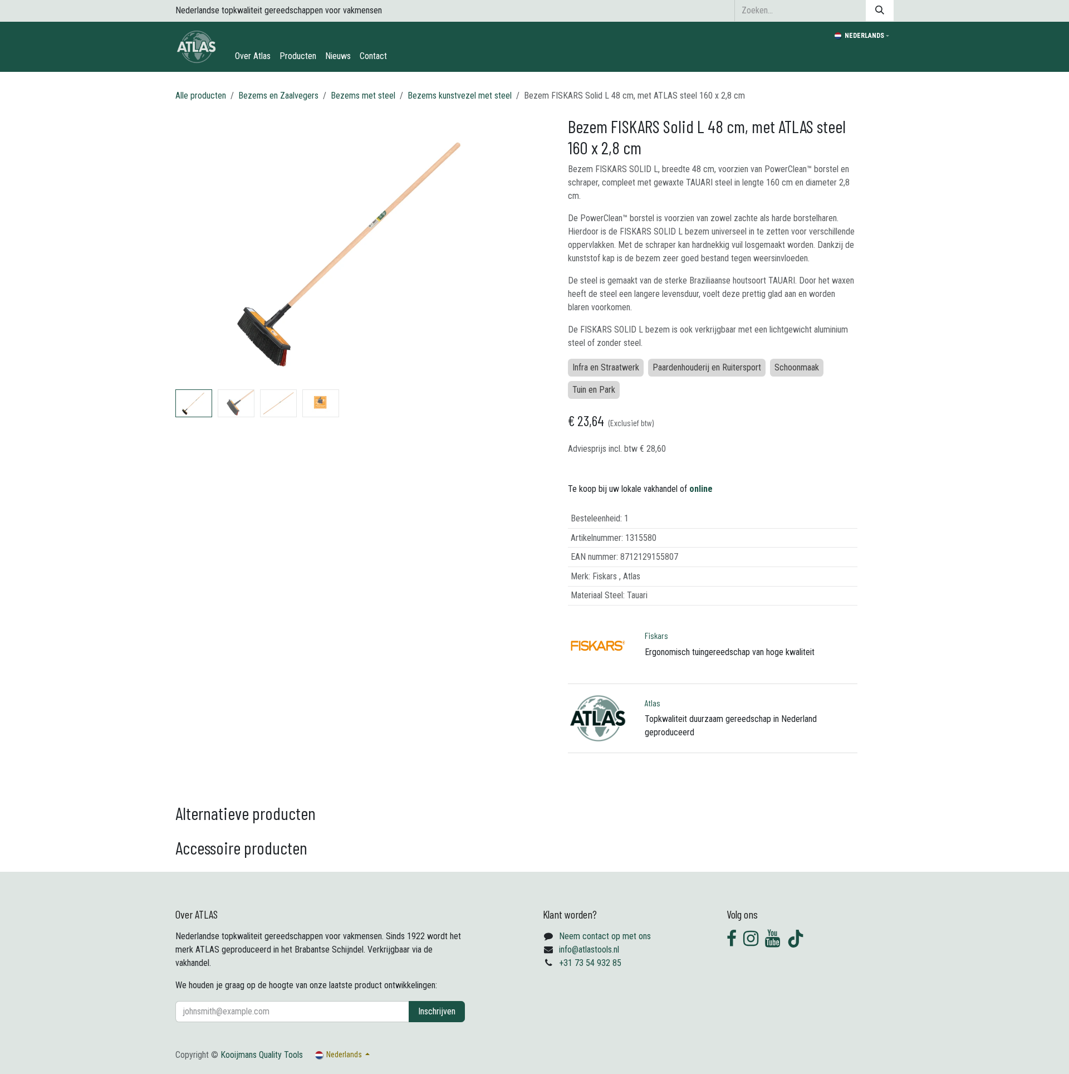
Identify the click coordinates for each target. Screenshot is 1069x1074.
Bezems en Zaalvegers (278, 95)
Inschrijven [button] (436, 1011)
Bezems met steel (363, 95)
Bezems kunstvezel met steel (460, 95)
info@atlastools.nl (589, 949)
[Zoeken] (880, 10)
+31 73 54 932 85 (590, 963)
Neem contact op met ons (605, 936)
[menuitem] (253, 56)
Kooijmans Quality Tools (261, 1054)
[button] (193, 250)
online (701, 489)
